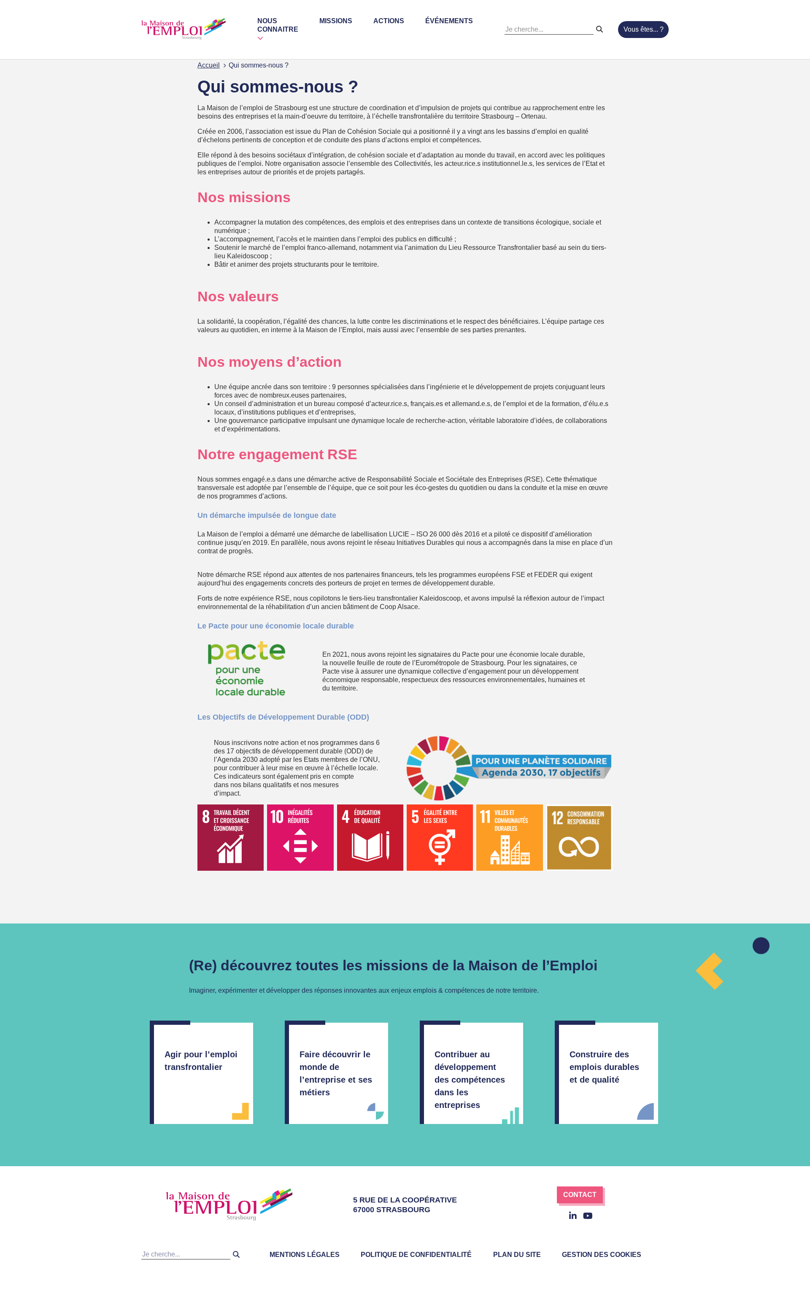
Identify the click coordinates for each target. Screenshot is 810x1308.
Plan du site (517, 1254)
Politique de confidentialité (416, 1254)
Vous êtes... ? (644, 29)
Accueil (208, 65)
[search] (599, 29)
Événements (449, 20)
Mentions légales (305, 1254)
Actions (388, 20)
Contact (580, 1194)
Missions (335, 20)
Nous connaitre (277, 25)
